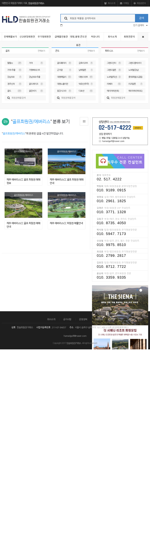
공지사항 (67, 319)
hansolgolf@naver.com (75, 336)
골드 (14, 91)
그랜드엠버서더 (135, 64)
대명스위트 (85, 77)
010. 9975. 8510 (111, 245)
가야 (35, 63)
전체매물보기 (10, 36)
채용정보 (99, 319)
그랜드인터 (113, 63)
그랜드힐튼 (113, 70)
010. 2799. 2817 (111, 256)
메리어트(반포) (113, 91)
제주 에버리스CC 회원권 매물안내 (66, 223)
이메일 (126, 3)
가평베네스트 (35, 71)
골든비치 (35, 91)
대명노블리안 (63, 85)
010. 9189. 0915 (111, 190)
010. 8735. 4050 (111, 223)
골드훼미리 (63, 63)
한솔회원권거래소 (36, 3)
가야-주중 (14, 70)
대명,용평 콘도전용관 (78, 40)
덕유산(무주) (85, 84)
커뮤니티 (95, 36)
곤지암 (63, 70)
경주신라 (14, 84)
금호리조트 (85, 63)
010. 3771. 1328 (111, 212)
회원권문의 (141, 3)
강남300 (14, 77)
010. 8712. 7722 (111, 267)
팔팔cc (14, 63)
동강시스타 (63, 91)
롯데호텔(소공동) (135, 78)
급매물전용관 (61, 36)
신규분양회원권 (27, 36)
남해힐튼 (85, 70)
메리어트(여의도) (135, 91)
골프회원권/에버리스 (23, 151)
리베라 (113, 84)
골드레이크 (35, 84)
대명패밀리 (63, 77)
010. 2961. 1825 (111, 201)
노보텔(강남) (135, 71)
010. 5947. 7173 (111, 234)
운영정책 (83, 319)
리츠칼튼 (135, 84)
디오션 (85, 91)
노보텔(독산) (113, 77)
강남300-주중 (35, 78)
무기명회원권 (44, 36)
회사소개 (111, 3)
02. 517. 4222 (109, 179)
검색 (141, 18)
